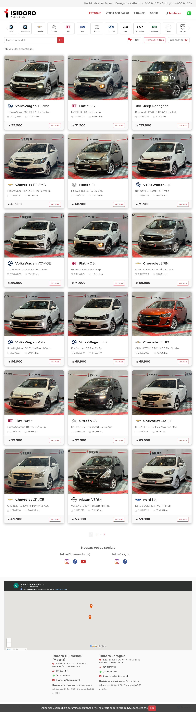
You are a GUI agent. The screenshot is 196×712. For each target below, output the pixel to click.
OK (152, 708)
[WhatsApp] (189, 13)
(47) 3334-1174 (62, 671)
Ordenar (177, 40)
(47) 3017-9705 (109, 667)
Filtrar (134, 39)
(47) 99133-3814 (63, 675)
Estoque (95, 13)
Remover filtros (155, 40)
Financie (139, 13)
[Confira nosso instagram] (67, 561)
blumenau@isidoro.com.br (68, 680)
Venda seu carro (117, 13)
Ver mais (55, 125)
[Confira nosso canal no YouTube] (83, 561)
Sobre (154, 13)
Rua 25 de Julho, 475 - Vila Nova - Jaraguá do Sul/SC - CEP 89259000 (119, 661)
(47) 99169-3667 (110, 672)
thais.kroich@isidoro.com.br (116, 676)
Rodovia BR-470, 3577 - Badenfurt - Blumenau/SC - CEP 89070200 (70, 664)
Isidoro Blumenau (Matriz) (20, 13)
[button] (7, 28)
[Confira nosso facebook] (75, 561)
